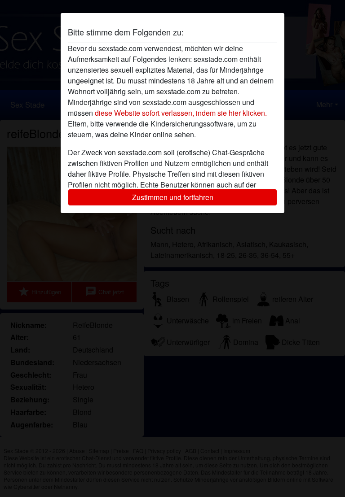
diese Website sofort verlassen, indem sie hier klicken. (181, 113)
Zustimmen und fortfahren (172, 197)
